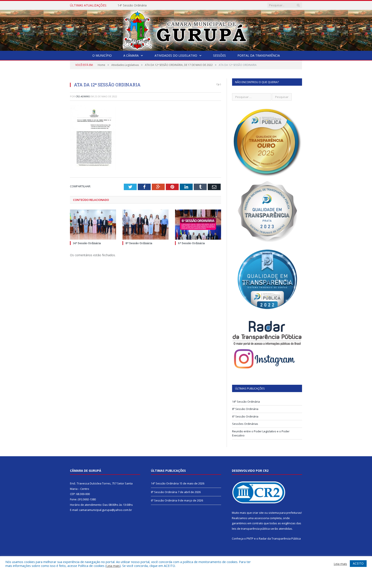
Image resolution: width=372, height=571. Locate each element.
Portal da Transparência (258, 55)
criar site (258, 513)
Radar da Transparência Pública (280, 538)
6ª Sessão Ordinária (191, 243)
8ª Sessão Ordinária (131, 5)
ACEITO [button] (358, 563)
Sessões (219, 55)
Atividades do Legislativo (176, 55)
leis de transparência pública (251, 529)
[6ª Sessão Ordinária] (198, 224)
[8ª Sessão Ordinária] (145, 224)
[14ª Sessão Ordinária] (93, 224)
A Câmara (131, 55)
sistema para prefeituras (284, 513)
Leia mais (113, 565)
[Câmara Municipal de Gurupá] (186, 29)
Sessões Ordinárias (245, 424)
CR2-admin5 (83, 96)
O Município (102, 55)
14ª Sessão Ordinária (87, 243)
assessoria (261, 518)
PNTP (249, 538)
